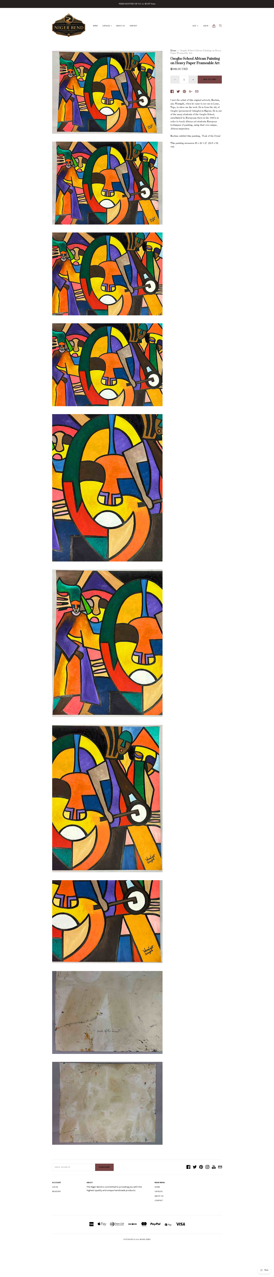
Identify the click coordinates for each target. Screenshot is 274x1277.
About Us (120, 26)
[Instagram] (207, 1167)
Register (56, 1191)
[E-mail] (220, 1167)
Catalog (106, 26)
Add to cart (209, 79)
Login (205, 26)
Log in (55, 1187)
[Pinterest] (201, 1167)
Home (95, 26)
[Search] (220, 26)
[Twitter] (195, 1167)
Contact (133, 26)
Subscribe (104, 1167)
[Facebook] (188, 1167)
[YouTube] (214, 1167)
